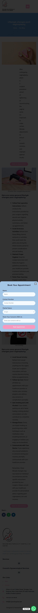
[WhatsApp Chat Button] (33, 608)
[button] (35, 283)
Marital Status (7, 308)
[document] (19, 306)
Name (5, 291)
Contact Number (8, 300)
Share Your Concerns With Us (12, 317)
